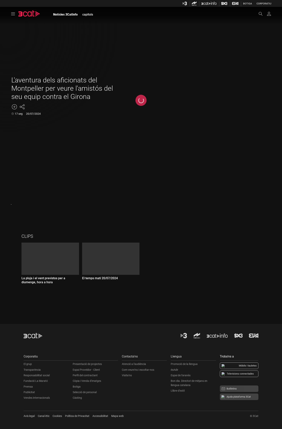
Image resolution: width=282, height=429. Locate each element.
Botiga (247, 3)
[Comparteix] (22, 107)
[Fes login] (269, 14)
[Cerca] (262, 14)
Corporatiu (263, 3)
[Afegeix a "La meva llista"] (14, 107)
